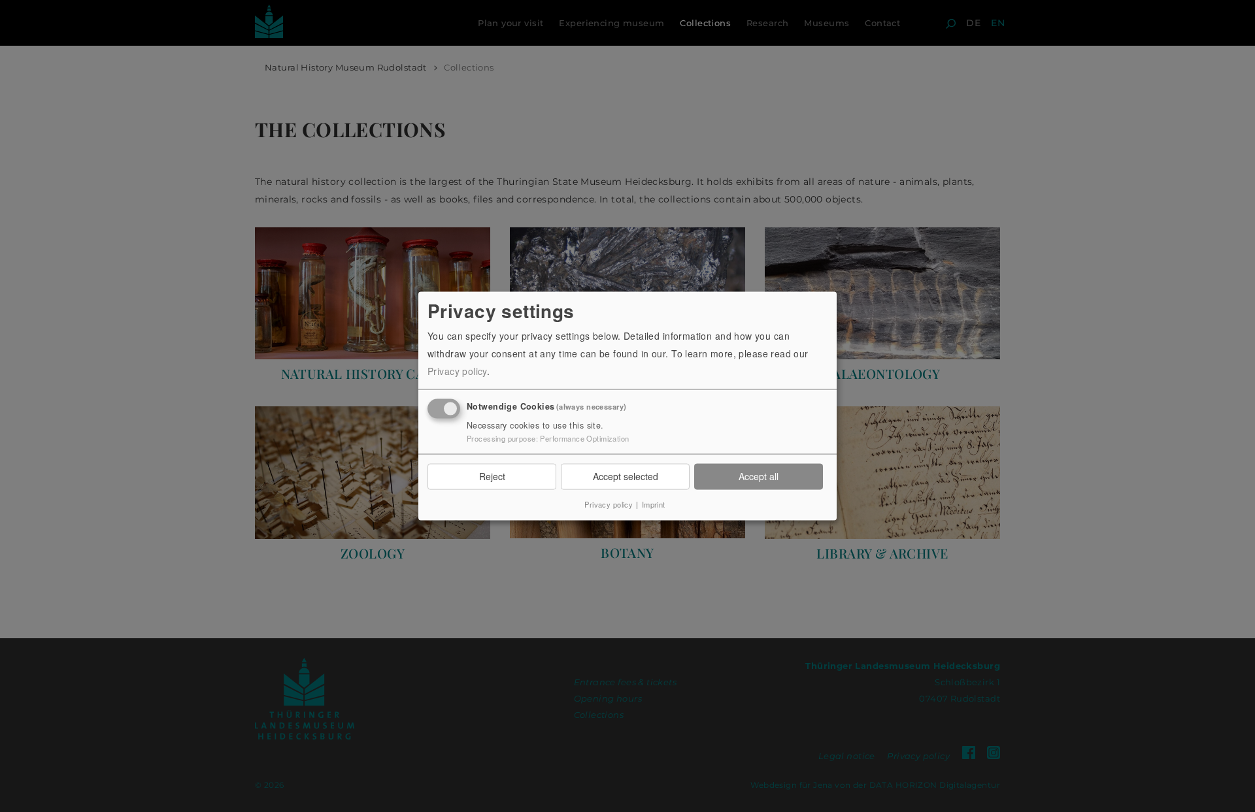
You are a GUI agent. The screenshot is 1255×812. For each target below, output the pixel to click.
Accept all (758, 476)
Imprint (653, 503)
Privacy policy (457, 371)
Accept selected (625, 476)
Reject (492, 476)
